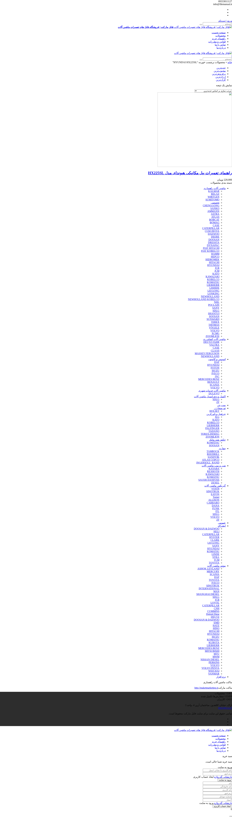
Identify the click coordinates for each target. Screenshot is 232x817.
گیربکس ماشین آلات (215, 485)
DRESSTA (213, 242)
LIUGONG (213, 290)
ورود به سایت (225, 780)
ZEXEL (215, 482)
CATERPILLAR (210, 228)
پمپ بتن (221, 405)
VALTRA (214, 345)
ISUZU (215, 370)
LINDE (215, 554)
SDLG (216, 310)
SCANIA (214, 384)
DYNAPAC (213, 245)
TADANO (213, 431)
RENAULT (213, 382)
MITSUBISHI (212, 651)
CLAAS (215, 350)
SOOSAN (214, 316)
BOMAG (214, 222)
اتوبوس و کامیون (217, 359)
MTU (216, 653)
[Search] (201, 24)
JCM (216, 270)
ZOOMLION (212, 336)
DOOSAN (213, 239)
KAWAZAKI (212, 276)
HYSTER (214, 537)
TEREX (215, 322)
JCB (217, 268)
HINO (216, 628)
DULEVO (214, 393)
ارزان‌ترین (220, 76)
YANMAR (213, 673)
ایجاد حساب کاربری (222, 806)
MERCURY (213, 571)
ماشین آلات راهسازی (215, 188)
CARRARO (213, 502)
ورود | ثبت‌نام (225, 20)
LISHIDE (214, 288)
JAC (217, 376)
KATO (215, 273)
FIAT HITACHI (211, 248)
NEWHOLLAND (210, 296)
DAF (216, 362)
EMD (216, 622)
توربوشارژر (220, 408)
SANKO (214, 208)
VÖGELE (214, 327)
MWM (216, 656)
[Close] (230, 816)
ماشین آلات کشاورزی (214, 339)
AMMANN (213, 211)
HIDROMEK (212, 259)
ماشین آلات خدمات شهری (212, 390)
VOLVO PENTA (210, 668)
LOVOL (215, 602)
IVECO (215, 373)
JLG (217, 417)
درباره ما (221, 47)
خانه (230, 62)
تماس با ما (220, 44)
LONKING (213, 293)
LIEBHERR (213, 285)
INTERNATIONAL (209, 588)
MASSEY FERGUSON (207, 353)
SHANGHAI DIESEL (207, 594)
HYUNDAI (213, 265)
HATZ (216, 625)
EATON (215, 494)
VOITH (215, 488)
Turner (216, 497)
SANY (215, 307)
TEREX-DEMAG (210, 434)
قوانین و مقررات (217, 41)
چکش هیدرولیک (217, 439)
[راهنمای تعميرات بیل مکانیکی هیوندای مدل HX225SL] (195, 166)
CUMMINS (213, 611)
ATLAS (215, 216)
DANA (215, 505)
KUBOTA (214, 642)
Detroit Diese (212, 614)
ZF (217, 402)
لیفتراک (222, 525)
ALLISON (213, 500)
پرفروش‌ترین (219, 73)
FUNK (215, 508)
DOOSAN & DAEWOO (206, 528)
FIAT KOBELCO (210, 251)
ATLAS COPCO (210, 459)
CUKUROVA (212, 231)
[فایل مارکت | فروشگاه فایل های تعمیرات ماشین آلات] (203, 53)
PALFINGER (212, 428)
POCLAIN (213, 305)
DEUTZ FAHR (211, 342)
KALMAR (213, 191)
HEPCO (215, 256)
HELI (216, 531)
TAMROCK (213, 451)
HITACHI (214, 262)
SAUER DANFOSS (208, 480)
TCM (216, 560)
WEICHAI (213, 671)
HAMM (215, 253)
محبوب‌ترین (220, 70)
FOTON (215, 367)
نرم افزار (221, 676)
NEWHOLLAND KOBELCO (203, 299)
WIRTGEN (213, 196)
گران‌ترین (221, 79)
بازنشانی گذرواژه (223, 776)
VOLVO (214, 330)
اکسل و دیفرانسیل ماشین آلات (210, 396)
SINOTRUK (212, 491)
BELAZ (215, 194)
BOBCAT (214, 219)
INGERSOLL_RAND (207, 462)
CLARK (215, 540)
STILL (215, 557)
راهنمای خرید (219, 38)
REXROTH (213, 471)
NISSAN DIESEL (210, 659)
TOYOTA (214, 562)
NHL (216, 302)
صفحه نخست (219, 32)
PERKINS (214, 662)
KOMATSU (213, 282)
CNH (216, 608)
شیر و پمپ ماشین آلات (214, 465)
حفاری (222, 448)
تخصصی (215, 202)
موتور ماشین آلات (216, 565)
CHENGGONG (211, 205)
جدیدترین (221, 67)
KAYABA (214, 468)
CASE (216, 225)
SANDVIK (213, 457)
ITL (217, 511)
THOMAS (213, 324)
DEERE (215, 236)
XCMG (215, 333)
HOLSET (214, 411)
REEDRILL (213, 454)
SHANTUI (213, 313)
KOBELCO (213, 279)
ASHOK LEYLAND (208, 568)
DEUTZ (215, 617)
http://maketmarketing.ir (206, 687)
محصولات (220, 35)
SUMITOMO (212, 199)
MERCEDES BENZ (208, 379)
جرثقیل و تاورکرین (216, 414)
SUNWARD (213, 319)
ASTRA (215, 214)
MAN (216, 591)
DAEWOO (213, 234)
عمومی (222, 522)
